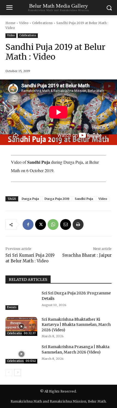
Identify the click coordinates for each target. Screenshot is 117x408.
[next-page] (17, 372)
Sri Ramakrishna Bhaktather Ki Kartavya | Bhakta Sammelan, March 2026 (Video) (76, 324)
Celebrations (42, 23)
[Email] (65, 224)
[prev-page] (8, 372)
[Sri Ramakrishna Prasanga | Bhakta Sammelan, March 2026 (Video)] (21, 353)
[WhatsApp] (53, 224)
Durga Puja (30, 199)
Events (12, 307)
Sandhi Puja (84, 199)
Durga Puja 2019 (56, 199)
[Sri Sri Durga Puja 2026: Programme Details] (21, 300)
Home (10, 23)
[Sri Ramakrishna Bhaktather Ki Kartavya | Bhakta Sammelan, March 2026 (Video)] (21, 326)
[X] (40, 224)
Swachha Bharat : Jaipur (87, 255)
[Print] (78, 224)
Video (24, 23)
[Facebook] (28, 224)
